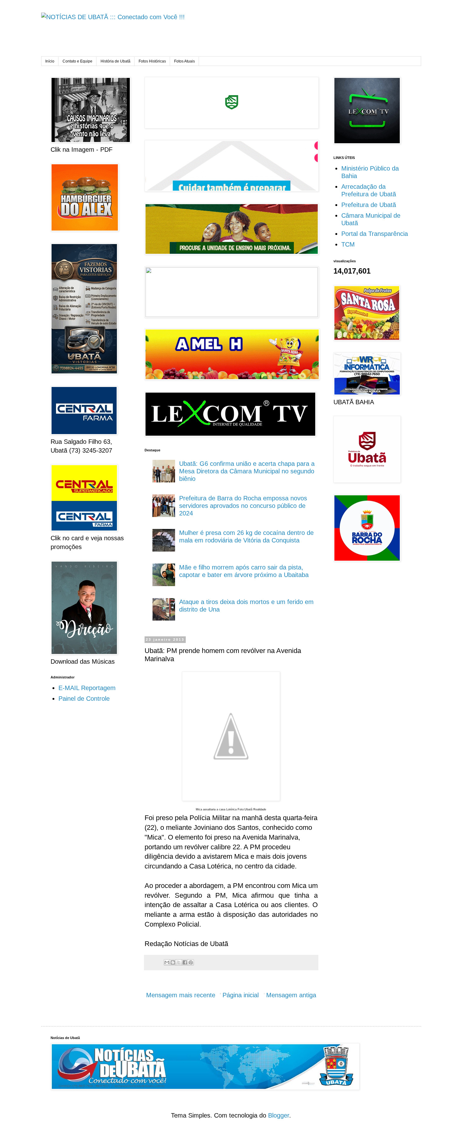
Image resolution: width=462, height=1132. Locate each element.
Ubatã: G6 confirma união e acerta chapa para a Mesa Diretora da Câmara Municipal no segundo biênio (247, 471)
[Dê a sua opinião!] (173, 962)
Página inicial (241, 995)
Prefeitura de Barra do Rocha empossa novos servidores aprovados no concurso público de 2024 (243, 506)
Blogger (278, 1115)
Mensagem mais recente (180, 995)
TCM (348, 244)
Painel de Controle (84, 698)
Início (49, 61)
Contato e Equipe (77, 61)
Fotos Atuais (184, 61)
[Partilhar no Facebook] (185, 962)
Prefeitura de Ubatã (368, 204)
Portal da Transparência (374, 233)
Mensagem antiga (291, 995)
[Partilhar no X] (179, 962)
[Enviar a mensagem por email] (167, 962)
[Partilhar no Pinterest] (191, 962)
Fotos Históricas (152, 61)
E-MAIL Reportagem (87, 687)
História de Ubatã (115, 61)
